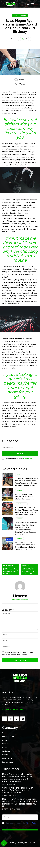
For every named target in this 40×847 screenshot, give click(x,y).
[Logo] (20, 678)
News (18, 474)
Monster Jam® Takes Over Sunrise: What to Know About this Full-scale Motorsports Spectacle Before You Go (19, 802)
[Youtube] (22, 718)
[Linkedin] (16, 718)
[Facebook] (4, 718)
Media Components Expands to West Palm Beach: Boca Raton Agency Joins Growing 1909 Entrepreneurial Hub (17, 778)
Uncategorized (20, 16)
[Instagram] (10, 718)
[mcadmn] (16, 79)
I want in (20, 453)
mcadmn (22, 80)
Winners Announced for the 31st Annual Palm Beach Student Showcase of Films (26, 496)
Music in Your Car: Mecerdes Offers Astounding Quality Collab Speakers (28, 570)
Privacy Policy (27, 458)
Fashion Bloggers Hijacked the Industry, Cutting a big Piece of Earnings (10, 570)
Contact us (6, 709)
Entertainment (21, 504)
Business (20, 490)
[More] (32, 39)
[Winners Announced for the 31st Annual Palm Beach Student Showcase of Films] (7, 494)
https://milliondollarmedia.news (20, 599)
